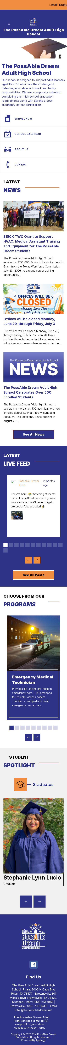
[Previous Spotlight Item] (26, 902)
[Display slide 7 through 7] (38, 545)
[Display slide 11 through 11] (60, 545)
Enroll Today (58, 5)
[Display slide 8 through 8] (44, 545)
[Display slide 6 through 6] (33, 545)
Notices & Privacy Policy (29, 1027)
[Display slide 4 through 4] (22, 545)
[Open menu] (9, 24)
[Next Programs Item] (37, 737)
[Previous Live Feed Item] (28, 560)
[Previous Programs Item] (28, 737)
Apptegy (41, 1040)
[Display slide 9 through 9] (49, 545)
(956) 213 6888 (43, 1002)
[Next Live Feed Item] (37, 560)
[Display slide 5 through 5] (27, 545)
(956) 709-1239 (36, 1006)
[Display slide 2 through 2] (11, 545)
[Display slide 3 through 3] (16, 545)
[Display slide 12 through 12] (5, 550)
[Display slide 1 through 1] (5, 545)
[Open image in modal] (17, 515)
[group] (33, 842)
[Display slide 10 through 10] (55, 545)
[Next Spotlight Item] (40, 902)
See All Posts (33, 575)
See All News (33, 434)
